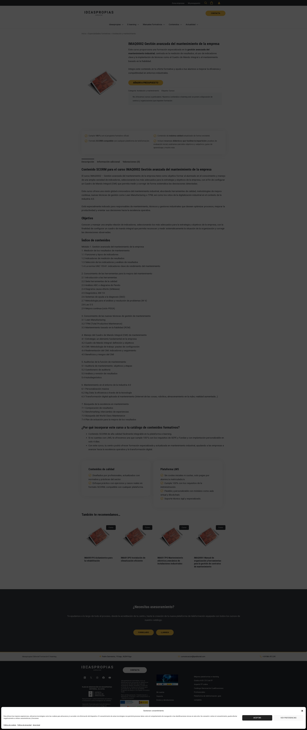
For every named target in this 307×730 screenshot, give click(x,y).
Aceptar (257, 718)
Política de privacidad (24, 725)
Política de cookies (10, 725)
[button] (302, 711)
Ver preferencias (288, 718)
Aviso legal (36, 725)
